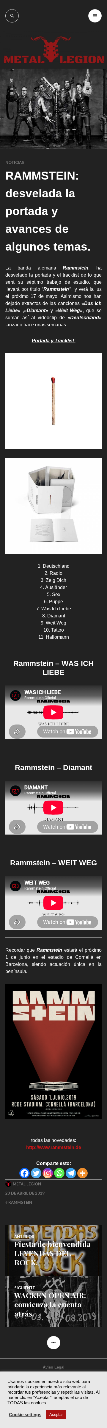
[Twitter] (36, 1173)
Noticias (14, 162)
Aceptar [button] (56, 1414)
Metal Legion (27, 1184)
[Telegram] (71, 1173)
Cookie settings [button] (25, 1414)
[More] (82, 1173)
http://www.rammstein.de (53, 1147)
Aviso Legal (53, 1367)
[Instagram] (48, 1173)
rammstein (20, 1202)
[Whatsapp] (59, 1173)
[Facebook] (24, 1173)
